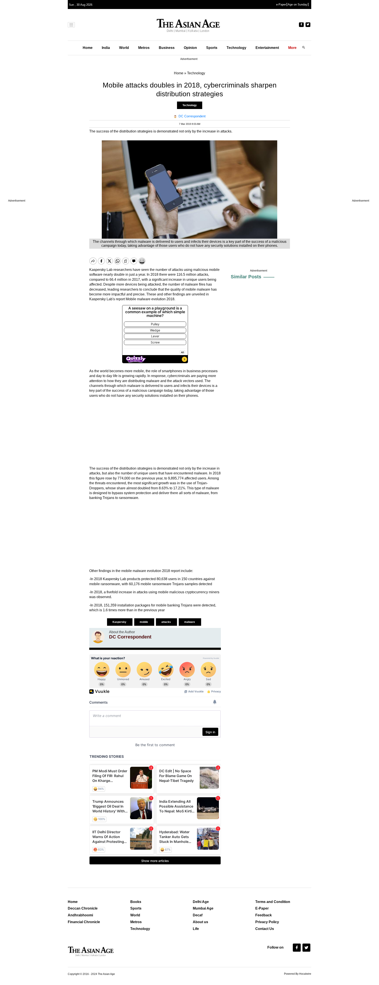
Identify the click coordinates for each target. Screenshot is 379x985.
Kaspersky (120, 622)
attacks (166, 622)
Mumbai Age (203, 908)
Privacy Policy (267, 922)
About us (200, 922)
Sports (211, 48)
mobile (144, 622)
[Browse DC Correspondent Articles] (98, 636)
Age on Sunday (297, 4)
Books (135, 902)
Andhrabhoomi (80, 915)
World (124, 48)
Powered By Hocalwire (297, 973)
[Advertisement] (155, 432)
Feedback (263, 915)
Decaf (197, 915)
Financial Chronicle (84, 922)
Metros (144, 48)
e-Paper (281, 4)
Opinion (190, 48)
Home (88, 48)
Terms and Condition (272, 902)
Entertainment (267, 48)
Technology (236, 48)
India (106, 48)
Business (167, 48)
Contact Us (264, 929)
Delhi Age (201, 902)
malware (190, 622)
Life (196, 929)
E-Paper (262, 908)
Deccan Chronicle (83, 908)
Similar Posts (246, 276)
